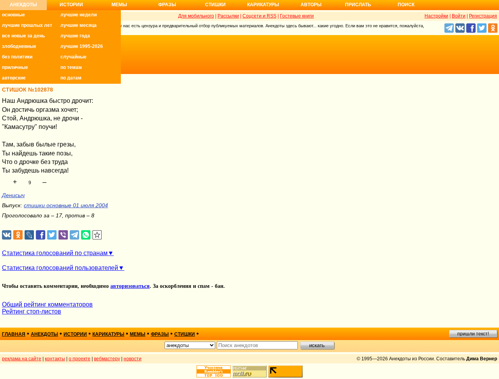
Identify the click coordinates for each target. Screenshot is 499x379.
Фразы (167, 4)
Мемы (119, 4)
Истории (71, 4)
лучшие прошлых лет (27, 25)
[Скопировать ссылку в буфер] (97, 235)
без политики (17, 57)
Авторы (311, 4)
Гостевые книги (297, 16)
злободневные (19, 46)
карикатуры (108, 334)
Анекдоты (23, 4)
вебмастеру (107, 358)
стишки (184, 334)
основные (13, 15)
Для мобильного (196, 16)
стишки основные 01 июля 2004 (66, 205)
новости (133, 358)
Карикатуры (263, 4)
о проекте (79, 358)
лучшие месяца (78, 25)
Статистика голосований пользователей (60, 267)
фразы (160, 334)
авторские (14, 78)
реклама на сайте (21, 358)
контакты (55, 358)
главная (13, 334)
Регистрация (483, 16)
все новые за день (23, 36)
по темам (71, 67)
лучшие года (75, 36)
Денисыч (13, 195)
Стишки (215, 4)
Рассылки (228, 16)
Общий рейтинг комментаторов (47, 304)
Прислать (358, 4)
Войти (458, 16)
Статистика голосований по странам (55, 253)
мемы (137, 334)
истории (75, 334)
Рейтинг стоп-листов (31, 311)
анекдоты (44, 334)
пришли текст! (473, 334)
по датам (70, 78)
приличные (15, 67)
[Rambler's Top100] (213, 371)
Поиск (406, 4)
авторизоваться (130, 286)
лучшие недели (78, 15)
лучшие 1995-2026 (81, 46)
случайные (73, 57)
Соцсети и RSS (259, 16)
